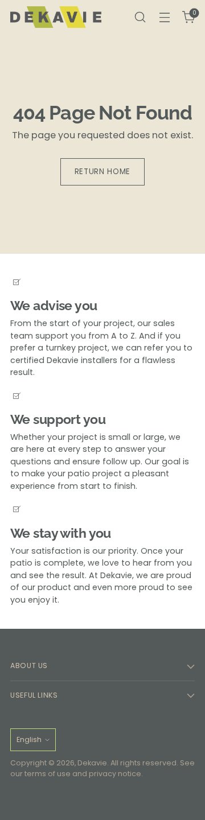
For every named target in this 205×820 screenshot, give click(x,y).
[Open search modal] (139, 17)
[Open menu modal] (164, 17)
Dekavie (92, 763)
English (29, 739)
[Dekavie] (55, 17)
